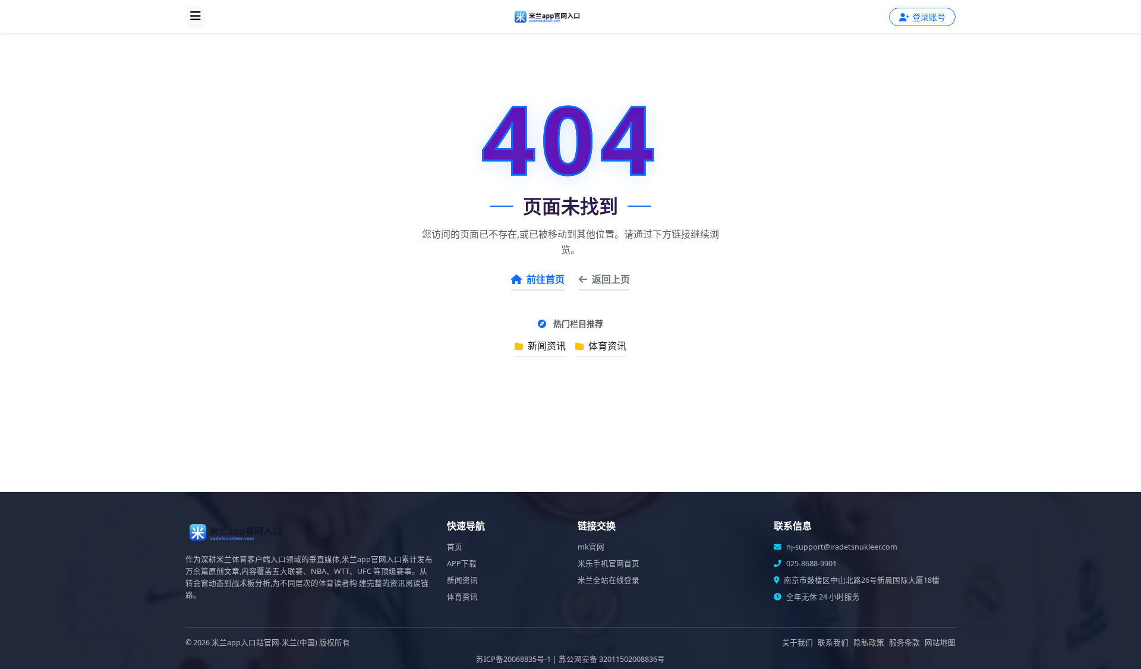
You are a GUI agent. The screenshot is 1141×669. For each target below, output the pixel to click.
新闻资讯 (545, 345)
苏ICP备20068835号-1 (513, 659)
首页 (454, 547)
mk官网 (591, 547)
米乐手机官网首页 (608, 563)
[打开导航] (195, 17)
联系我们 (833, 643)
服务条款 (904, 643)
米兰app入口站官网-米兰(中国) (264, 643)
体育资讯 (606, 345)
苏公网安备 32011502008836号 (612, 659)
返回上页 (611, 279)
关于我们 (797, 643)
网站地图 (940, 643)
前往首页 (546, 279)
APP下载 (462, 563)
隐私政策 (868, 643)
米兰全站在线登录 (608, 580)
